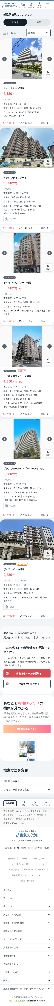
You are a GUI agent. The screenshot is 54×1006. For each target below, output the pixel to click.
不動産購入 (8, 815)
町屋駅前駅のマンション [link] (14, 823)
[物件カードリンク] (27, 176)
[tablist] (27, 22)
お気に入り (29, 122)
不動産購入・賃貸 (39, 811)
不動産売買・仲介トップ (14, 811)
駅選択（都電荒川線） (26, 819)
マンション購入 (25, 815)
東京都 (40, 815)
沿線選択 (7, 819)
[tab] (15, 22)
